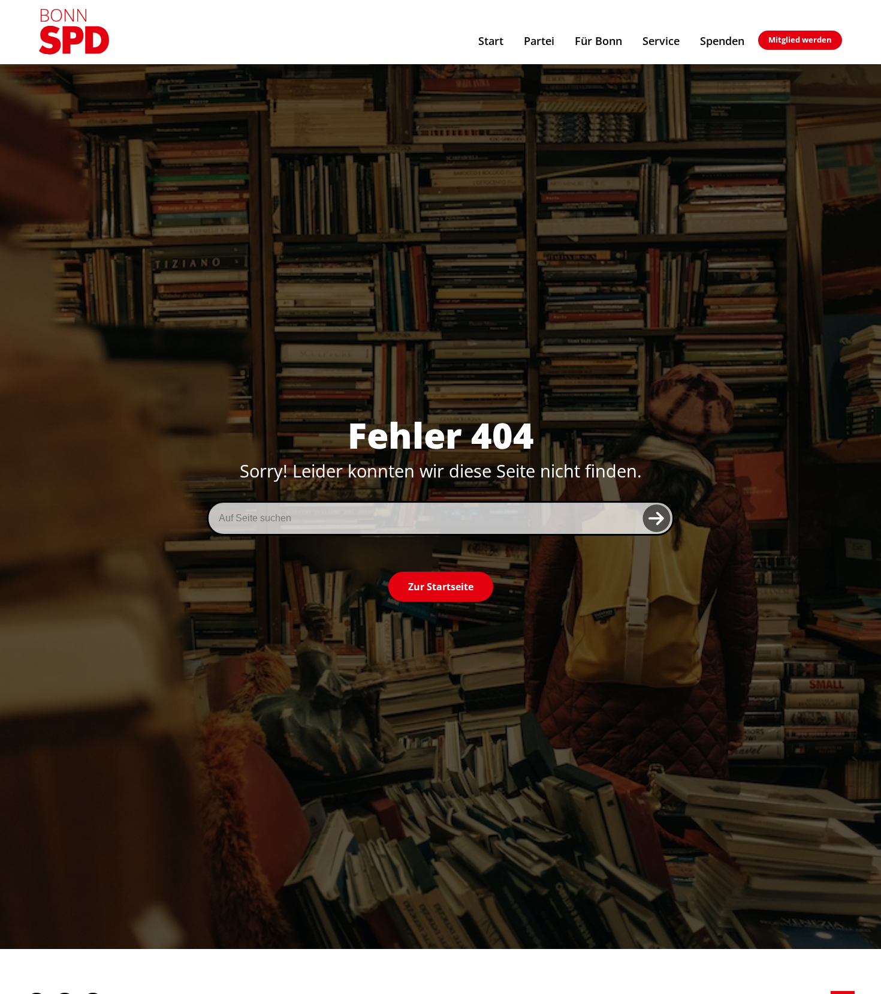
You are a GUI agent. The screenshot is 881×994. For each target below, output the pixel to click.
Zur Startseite (440, 586)
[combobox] (440, 518)
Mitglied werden (800, 39)
